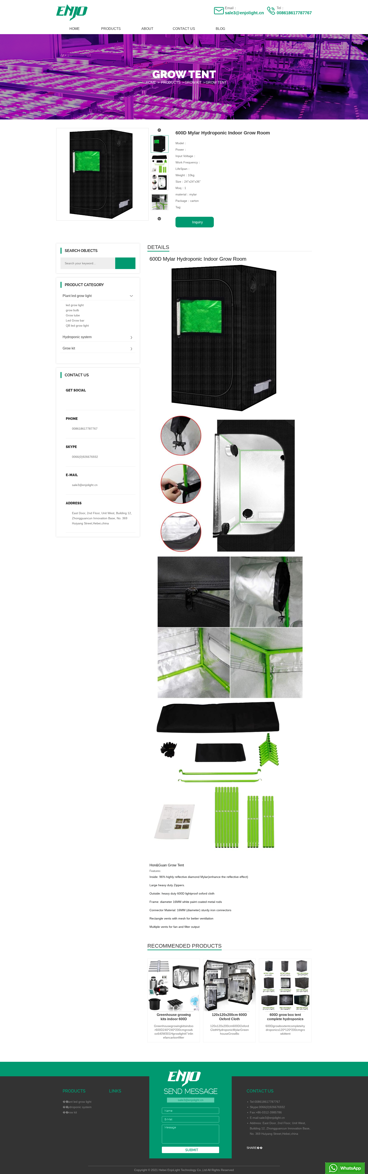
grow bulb (72, 310)
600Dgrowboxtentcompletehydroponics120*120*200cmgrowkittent (285, 1029)
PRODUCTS (111, 29)
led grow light (75, 305)
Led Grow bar (75, 320)
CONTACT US (184, 29)
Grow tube (73, 315)
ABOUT (147, 29)
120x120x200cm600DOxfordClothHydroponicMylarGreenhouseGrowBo (229, 1029)
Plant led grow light (77, 296)
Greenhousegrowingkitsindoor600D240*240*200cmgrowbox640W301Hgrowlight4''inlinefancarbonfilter (173, 1031)
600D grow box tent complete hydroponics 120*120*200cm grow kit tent (285, 1017)
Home (74, 29)
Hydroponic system (77, 337)
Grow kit (193, 82)
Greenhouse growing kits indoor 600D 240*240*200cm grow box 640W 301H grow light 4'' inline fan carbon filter (173, 1017)
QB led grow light (77, 325)
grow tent (216, 82)
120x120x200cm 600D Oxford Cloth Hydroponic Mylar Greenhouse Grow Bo (229, 1017)
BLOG (220, 29)
